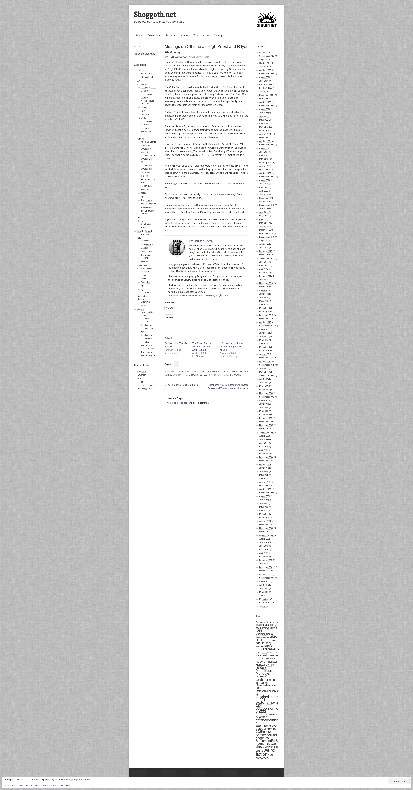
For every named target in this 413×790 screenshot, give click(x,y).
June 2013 (264, 368)
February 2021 (265, 162)
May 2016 (263, 300)
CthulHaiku (146, 223)
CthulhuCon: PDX (148, 87)
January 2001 (265, 606)
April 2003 (263, 510)
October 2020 (265, 173)
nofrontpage (142, 265)
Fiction (140, 135)
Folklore (275, 649)
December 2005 (266, 421)
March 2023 (264, 84)
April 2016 (263, 304)
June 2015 (264, 336)
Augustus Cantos (148, 141)
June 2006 (264, 407)
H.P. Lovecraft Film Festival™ (149, 95)
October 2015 (265, 322)
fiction (267, 649)
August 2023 (264, 77)
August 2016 (264, 290)
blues (259, 625)
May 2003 (263, 506)
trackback (235, 374)
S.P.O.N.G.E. (146, 185)
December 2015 (266, 315)
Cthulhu (203, 371)
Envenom (141, 374)
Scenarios (145, 282)
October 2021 (265, 141)
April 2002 (263, 552)
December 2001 (266, 567)
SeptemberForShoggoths (267, 736)
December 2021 (266, 137)
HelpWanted (146, 73)
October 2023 (265, 70)
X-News (144, 261)
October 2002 (265, 531)
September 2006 (266, 396)
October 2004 (265, 464)
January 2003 (265, 521)
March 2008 (264, 371)
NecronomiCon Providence (147, 102)
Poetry (140, 289)
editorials (213, 371)
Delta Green (146, 172)
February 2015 (265, 350)
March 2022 (264, 126)
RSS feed (203, 374)
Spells (143, 196)
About (206, 35)
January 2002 (265, 563)
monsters (261, 667)
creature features (262, 637)
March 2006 (264, 414)
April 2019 (263, 219)
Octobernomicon (144, 268)
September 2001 (266, 577)
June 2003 (264, 503)
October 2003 (265, 489)
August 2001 (264, 581)
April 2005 (263, 450)
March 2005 (264, 453)
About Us (141, 70)
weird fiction (265, 751)
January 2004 (265, 481)
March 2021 (264, 158)
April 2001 (263, 595)
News (196, 35)
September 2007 (266, 375)
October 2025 (265, 52)
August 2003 (264, 496)
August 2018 (264, 240)
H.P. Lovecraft (147, 120)
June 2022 (264, 116)
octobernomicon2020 (267, 703)
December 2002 (266, 524)
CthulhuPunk (146, 168)
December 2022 (266, 94)
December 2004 (266, 457)
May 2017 (263, 265)
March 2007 (264, 389)
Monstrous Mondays (264, 672)
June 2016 (264, 297)
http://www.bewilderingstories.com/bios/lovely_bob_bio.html (198, 295)
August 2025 (264, 59)
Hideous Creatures (264, 652)
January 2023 (265, 91)
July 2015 (263, 332)
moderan (261, 661)
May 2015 (263, 339)
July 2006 (263, 403)
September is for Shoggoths (144, 297)
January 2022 (265, 134)
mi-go (272, 658)
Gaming (218, 35)
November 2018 (266, 233)
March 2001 (264, 599)
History (140, 217)
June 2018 (264, 247)
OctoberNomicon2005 (267, 686)
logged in (185, 402)
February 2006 (265, 418)
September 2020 (266, 176)
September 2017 (266, 258)
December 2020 (266, 169)
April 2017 (263, 268)
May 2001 (263, 592)
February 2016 (265, 311)
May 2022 (263, 119)
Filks (143, 227)
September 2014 (266, 364)
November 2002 (266, 528)
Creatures (145, 145)
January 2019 (265, 226)
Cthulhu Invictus (148, 155)
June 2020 (264, 183)
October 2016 (265, 286)
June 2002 (264, 545)
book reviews (262, 627)
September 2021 (266, 144)
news (143, 278)
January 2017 (265, 279)
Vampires (145, 234)
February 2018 (265, 251)
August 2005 (264, 435)
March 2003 (264, 513)
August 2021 (264, 148)
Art (138, 80)
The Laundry (146, 200)
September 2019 (266, 205)
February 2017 (265, 276)
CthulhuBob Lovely (177, 57)
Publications (146, 251)
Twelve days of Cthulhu (147, 212)
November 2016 (266, 283)
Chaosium (145, 240)
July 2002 (263, 542)
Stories (140, 35)
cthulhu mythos (265, 640)
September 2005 (266, 432)
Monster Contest (265, 664)
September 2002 (266, 535)
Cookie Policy (64, 785)
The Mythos (180, 371)
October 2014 (265, 361)
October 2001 (265, 574)
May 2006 (263, 410)
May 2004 (263, 474)
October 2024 (265, 62)
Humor (185, 35)
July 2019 (263, 208)
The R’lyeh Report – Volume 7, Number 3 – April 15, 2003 (203, 346)
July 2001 (263, 584)
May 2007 (263, 386)
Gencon (144, 90)
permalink (193, 374)
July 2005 (263, 439)
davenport (260, 645)
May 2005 (263, 446)
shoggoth (262, 746)
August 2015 (264, 329)
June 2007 (264, 382)
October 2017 (265, 254)
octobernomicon (266, 680)
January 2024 (265, 66)
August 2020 (264, 180)
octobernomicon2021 (267, 710)
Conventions (155, 35)
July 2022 (263, 112)
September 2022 (266, 105)
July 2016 (263, 293)
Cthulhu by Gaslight (146, 150)
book (277, 624)
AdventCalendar (267, 622)
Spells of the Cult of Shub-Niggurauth (145, 387)
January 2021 (265, 165)
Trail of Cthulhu (147, 207)
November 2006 (266, 393)
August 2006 (264, 400)
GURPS (144, 175)
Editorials (171, 35)
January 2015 (265, 354)
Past (143, 110)
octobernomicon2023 (267, 721)
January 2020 (265, 194)
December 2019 (266, 197)
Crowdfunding (147, 244)
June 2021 (264, 151)
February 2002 (265, 560)
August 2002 (264, 538)
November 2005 (266, 425)
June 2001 (264, 588)
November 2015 (266, 318)
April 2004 (263, 478)
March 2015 (264, 347)
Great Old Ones (240, 371)
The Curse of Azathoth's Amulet (149, 347)
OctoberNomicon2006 (267, 692)
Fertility (140, 381)
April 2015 (263, 343)
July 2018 (263, 244)
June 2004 (264, 471)
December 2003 (266, 485)
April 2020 (263, 190)
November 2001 (266, 570)
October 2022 (265, 102)
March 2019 (264, 222)
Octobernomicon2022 (267, 715)
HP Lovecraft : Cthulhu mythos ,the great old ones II (231, 346)
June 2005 (264, 442)
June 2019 (264, 212)
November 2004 (266, 460)
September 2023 (266, 73)
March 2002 (264, 556)
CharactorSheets (265, 633)
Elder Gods (225, 371)
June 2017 (264, 261)
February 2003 (265, 517)
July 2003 (263, 499)
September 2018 (266, 236)
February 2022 (265, 130)
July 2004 (263, 467)
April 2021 (263, 155)
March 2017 (264, 272)
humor (276, 652)
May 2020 (263, 187)
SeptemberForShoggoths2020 (267, 742)
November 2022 (266, 98)
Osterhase (141, 371)
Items (143, 275)
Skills (143, 193)
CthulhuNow (146, 165)
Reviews (145, 128)
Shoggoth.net (155, 14)
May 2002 (263, 549)
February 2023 (265, 87)
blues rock (268, 625)
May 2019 (263, 215)
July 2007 (263, 378)
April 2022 (263, 123)
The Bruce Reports (145, 256)
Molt (139, 378)
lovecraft (261, 655)
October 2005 (265, 428)
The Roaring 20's (148, 203)
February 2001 (265, 602)
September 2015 (266, 325)
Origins (144, 107)
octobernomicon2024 (266, 725)
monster (272, 661)
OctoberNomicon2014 (267, 698)
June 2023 (264, 80)
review (267, 732)
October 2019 (265, 201)
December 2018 (266, 229)
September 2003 (266, 492)
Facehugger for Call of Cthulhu (181, 384)
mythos (168, 374)
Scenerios (145, 189)
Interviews (145, 124)
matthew (265, 658)
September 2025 (266, 55)
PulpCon (145, 114)
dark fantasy (264, 643)
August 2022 (264, 109)
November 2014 (266, 357)
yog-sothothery (265, 756)
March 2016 (264, 307)
